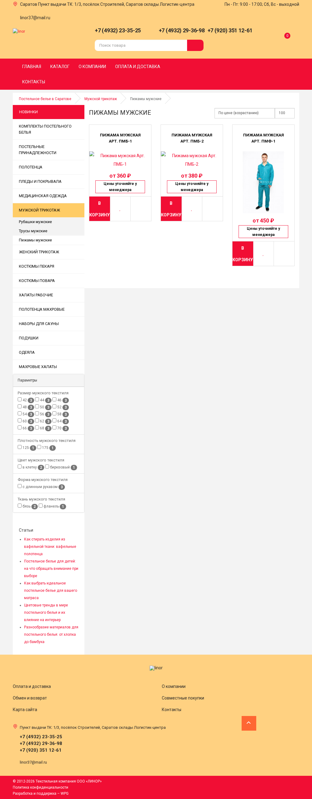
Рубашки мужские (35, 221)
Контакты (171, 709)
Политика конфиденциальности (40, 787)
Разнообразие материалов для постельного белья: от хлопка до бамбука (51, 634)
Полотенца (30, 167)
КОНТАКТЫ (33, 81)
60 (27, 421)
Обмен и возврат (30, 698)
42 (27, 400)
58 (61, 414)
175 (47, 448)
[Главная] (19, 31)
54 (27, 414)
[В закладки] (120, 209)
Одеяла (27, 352)
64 (61, 421)
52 (61, 407)
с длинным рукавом (42, 487)
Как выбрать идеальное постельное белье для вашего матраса (50, 590)
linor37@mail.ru (35, 17)
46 (61, 400)
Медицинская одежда (43, 195)
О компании (174, 686)
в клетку (32, 467)
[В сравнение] (140, 209)
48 (27, 407)
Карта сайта (25, 709)
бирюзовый (62, 467)
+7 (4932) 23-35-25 (118, 30)
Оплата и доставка (32, 686)
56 (44, 414)
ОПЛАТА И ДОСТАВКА (137, 66)
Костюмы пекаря (36, 266)
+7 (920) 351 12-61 (230, 30)
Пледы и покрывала (40, 181)
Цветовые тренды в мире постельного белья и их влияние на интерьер (46, 612)
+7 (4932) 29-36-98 (182, 30)
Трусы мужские (33, 231)
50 (44, 407)
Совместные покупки (183, 698)
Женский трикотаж (39, 252)
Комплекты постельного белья (45, 129)
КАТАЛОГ (59, 66)
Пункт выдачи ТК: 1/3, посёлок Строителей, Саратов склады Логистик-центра (116, 4)
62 (44, 421)
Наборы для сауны (39, 323)
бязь (29, 506)
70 (61, 428)
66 (27, 428)
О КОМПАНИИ (92, 66)
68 (44, 428)
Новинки (28, 112)
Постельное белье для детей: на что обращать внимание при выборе (51, 568)
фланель (53, 506)
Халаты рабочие (36, 295)
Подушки (28, 338)
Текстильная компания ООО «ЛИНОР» (69, 781)
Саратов (28, 4)
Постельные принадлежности (37, 149)
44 (44, 400)
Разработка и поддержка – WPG (41, 793)
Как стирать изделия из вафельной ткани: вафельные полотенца (50, 546)
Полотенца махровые (42, 309)
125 (28, 448)
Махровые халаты (38, 366)
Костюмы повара (37, 280)
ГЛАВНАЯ (31, 66)
